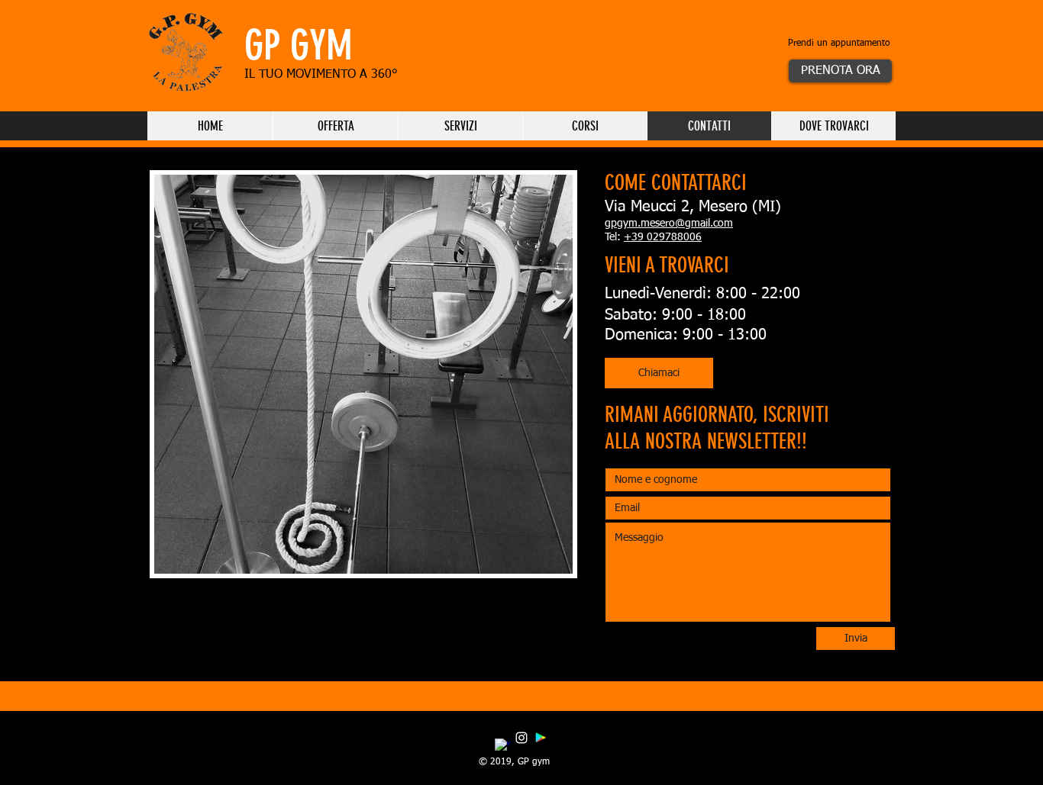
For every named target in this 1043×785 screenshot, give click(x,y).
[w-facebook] (502, 746)
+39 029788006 (663, 237)
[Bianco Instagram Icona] (521, 737)
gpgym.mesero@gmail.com (669, 223)
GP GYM (303, 45)
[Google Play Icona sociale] (540, 737)
